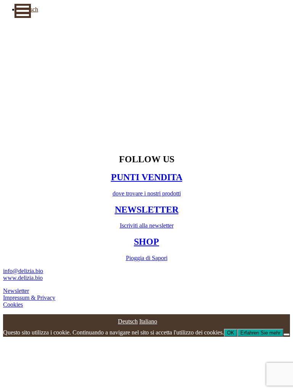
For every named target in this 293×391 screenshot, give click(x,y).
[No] (286, 334)
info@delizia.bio (23, 271)
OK (230, 333)
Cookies (13, 304)
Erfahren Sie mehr (260, 333)
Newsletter (16, 291)
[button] (22, 11)
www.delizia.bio (23, 278)
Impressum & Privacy (29, 297)
